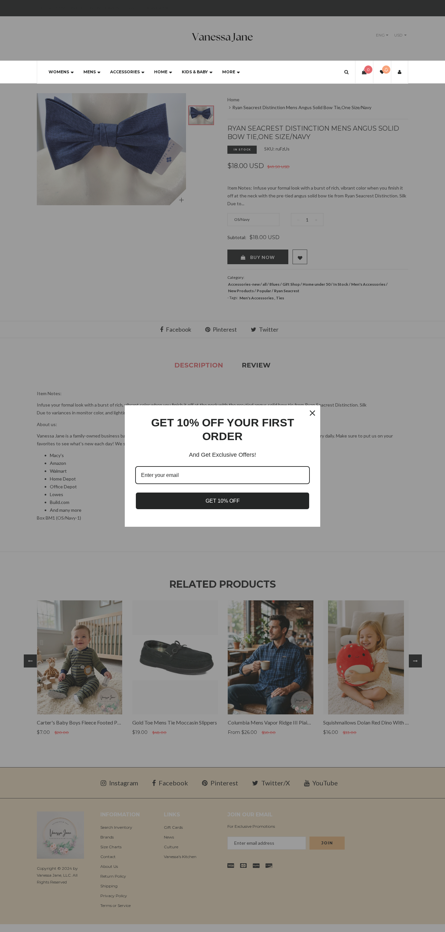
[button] (346, 72)
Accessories (125, 71)
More (228, 71)
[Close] (312, 413)
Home (160, 71)
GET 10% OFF (223, 501)
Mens (89, 71)
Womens (59, 71)
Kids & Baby (195, 71)
